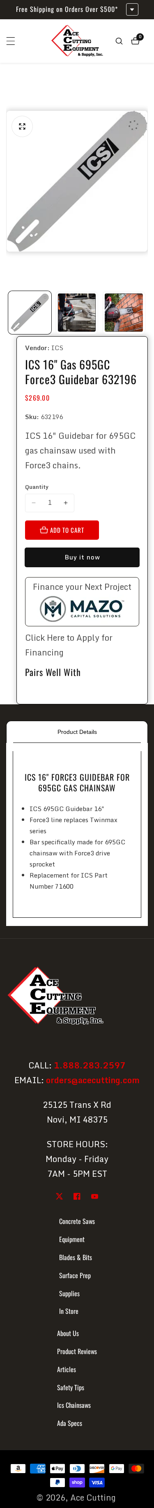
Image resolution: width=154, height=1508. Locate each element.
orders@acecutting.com (93, 1080)
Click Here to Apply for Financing (69, 645)
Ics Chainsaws (74, 1405)
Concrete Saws (77, 1221)
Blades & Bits (75, 1257)
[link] (77, 997)
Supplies (69, 1293)
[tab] (77, 732)
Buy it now (82, 557)
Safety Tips (70, 1387)
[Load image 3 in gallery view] (123, 312)
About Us (68, 1333)
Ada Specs (69, 1423)
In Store (68, 1311)
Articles (66, 1369)
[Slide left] (9, 312)
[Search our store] (119, 41)
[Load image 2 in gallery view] (77, 312)
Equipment (72, 1239)
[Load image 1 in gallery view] (29, 312)
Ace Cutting (93, 1498)
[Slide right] (145, 312)
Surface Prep (75, 1275)
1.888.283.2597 (90, 1065)
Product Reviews (77, 1351)
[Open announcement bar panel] (132, 9)
